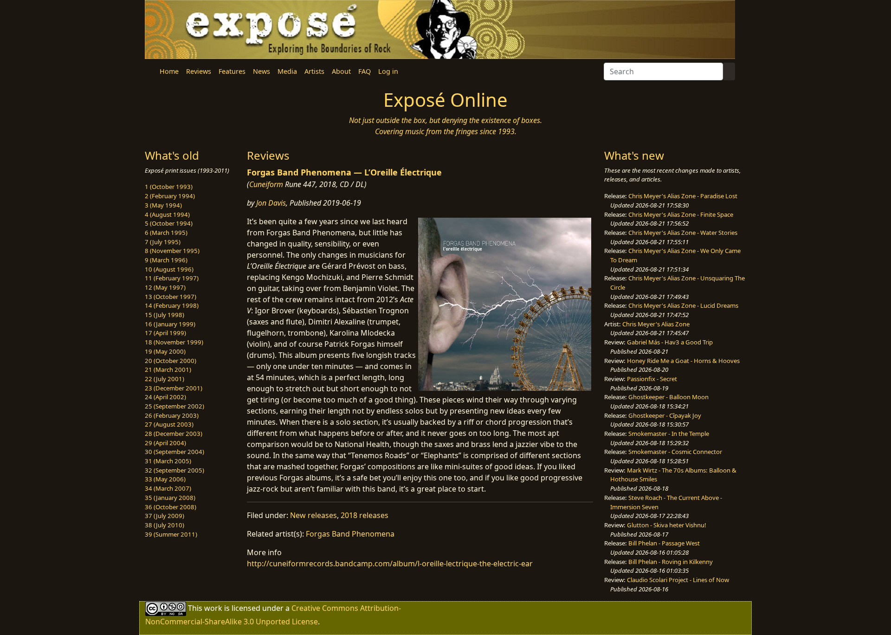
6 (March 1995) (166, 232)
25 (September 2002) (174, 406)
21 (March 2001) (168, 369)
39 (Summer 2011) (171, 534)
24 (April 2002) (165, 397)
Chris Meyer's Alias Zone (656, 324)
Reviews (198, 71)
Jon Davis (271, 203)
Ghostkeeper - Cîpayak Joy (664, 415)
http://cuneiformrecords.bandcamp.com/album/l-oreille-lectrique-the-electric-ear (390, 563)
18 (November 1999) (174, 342)
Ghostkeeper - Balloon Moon (668, 397)
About (341, 71)
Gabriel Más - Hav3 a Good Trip (670, 342)
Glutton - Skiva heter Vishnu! (666, 525)
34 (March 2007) (168, 488)
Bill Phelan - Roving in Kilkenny (670, 561)
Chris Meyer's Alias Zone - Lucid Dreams (683, 305)
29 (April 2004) (165, 443)
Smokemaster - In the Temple (668, 433)
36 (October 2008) (170, 507)
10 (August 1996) (169, 269)
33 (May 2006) (165, 479)
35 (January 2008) (170, 497)
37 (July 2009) (164, 516)
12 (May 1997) (165, 287)
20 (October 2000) (170, 360)
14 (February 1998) (172, 305)
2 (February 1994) (170, 196)
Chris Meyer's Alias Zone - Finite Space (680, 214)
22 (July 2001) (164, 379)
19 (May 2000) (165, 351)
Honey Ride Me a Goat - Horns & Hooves (683, 360)
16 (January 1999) (170, 324)
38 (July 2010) (164, 525)
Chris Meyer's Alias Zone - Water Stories (682, 232)
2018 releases (364, 515)
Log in (388, 71)
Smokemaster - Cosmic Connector (675, 451)
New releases (313, 515)
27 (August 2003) (169, 424)
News (261, 71)
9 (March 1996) (166, 260)
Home (169, 71)
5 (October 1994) (169, 223)
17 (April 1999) (165, 333)
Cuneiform (266, 184)
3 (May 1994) (163, 205)
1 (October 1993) (169, 186)
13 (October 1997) (170, 296)
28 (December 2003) (173, 433)
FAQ (364, 71)
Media (287, 71)
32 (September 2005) (174, 470)
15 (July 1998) (164, 315)
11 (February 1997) (172, 278)
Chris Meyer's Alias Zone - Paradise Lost (682, 196)
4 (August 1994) (167, 214)
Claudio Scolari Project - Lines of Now (678, 580)
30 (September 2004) (174, 451)
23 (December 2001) (173, 388)
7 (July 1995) (163, 242)
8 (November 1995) (172, 250)
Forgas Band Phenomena (350, 534)
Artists (314, 71)
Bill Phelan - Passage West (664, 543)
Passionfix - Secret (652, 379)
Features (232, 71)
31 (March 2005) (168, 461)
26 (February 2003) (172, 415)
